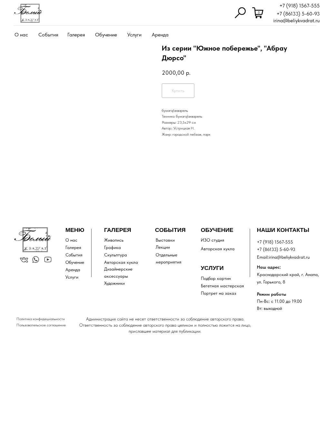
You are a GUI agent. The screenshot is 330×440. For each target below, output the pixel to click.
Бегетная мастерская (222, 285)
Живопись (113, 240)
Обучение (106, 35)
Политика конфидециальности (40, 319)
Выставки (165, 240)
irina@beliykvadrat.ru (296, 20)
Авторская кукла (121, 262)
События (48, 35)
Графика (112, 247)
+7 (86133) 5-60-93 (298, 14)
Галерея (76, 35)
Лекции (163, 247)
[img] (28, 13)
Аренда (160, 35)
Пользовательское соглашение (41, 325)
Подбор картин (216, 278)
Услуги (134, 35)
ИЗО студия (212, 240)
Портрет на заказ (218, 293)
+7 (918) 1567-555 (299, 6)
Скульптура (115, 254)
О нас (21, 35)
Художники (114, 283)
